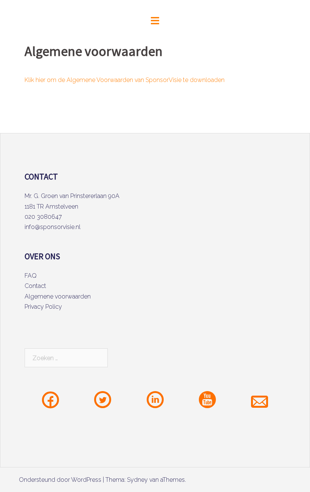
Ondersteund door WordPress (60, 479)
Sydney (137, 479)
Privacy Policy (43, 306)
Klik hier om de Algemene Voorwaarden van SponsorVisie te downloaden (125, 80)
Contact (35, 285)
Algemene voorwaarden (58, 296)
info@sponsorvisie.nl (53, 227)
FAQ (31, 275)
